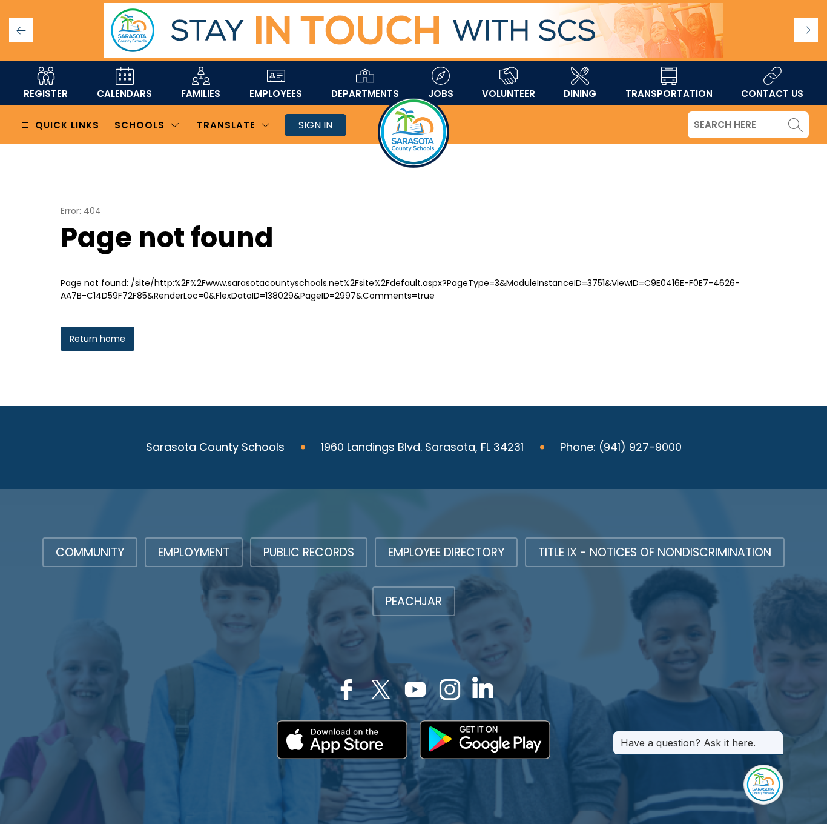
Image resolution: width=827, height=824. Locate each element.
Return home (97, 339)
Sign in (315, 125)
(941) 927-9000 (640, 446)
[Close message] (773, 736)
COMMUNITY (90, 552)
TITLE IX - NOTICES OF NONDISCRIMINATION (654, 552)
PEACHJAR (414, 601)
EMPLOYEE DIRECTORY (446, 552)
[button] (806, 30)
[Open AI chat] (763, 785)
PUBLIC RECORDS (308, 552)
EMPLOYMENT (193, 552)
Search (795, 125)
